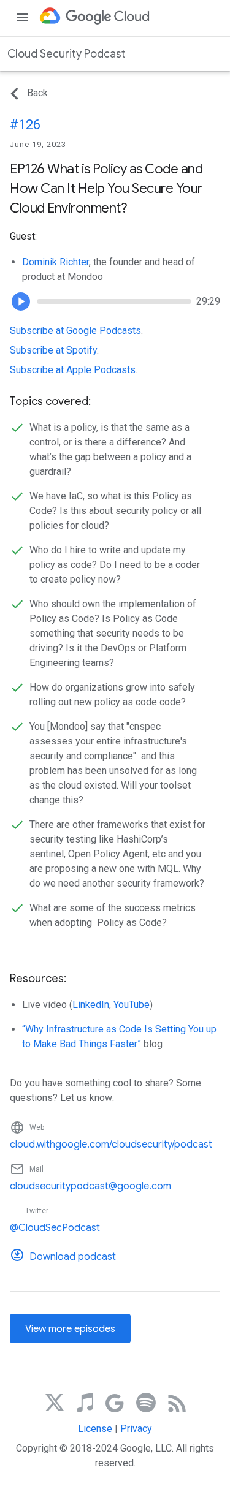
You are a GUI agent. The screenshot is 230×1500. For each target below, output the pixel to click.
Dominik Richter (55, 262)
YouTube (131, 1004)
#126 (25, 124)
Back (37, 93)
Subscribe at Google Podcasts (75, 330)
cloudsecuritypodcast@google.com (90, 1186)
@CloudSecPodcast (55, 1228)
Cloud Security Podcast (66, 54)
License (95, 1428)
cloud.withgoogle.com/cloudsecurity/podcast (111, 1144)
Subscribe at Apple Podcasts (73, 370)
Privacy (136, 1428)
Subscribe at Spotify (53, 350)
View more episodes (70, 1329)
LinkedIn (90, 1004)
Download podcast (72, 1257)
